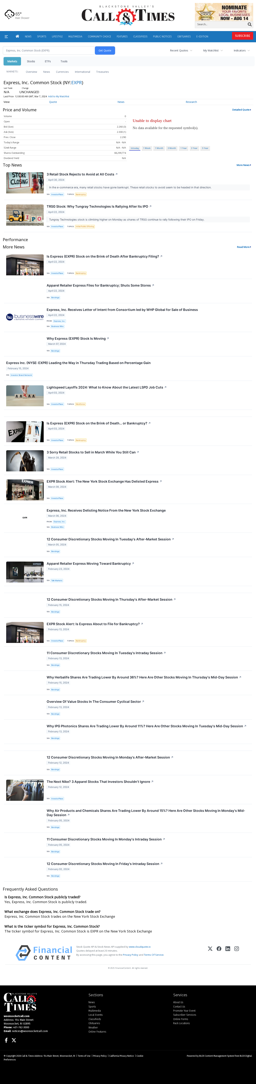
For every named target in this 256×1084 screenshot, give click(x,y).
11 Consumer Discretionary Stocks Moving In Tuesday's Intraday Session (106, 653)
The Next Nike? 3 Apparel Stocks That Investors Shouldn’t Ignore (100, 782)
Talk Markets (56, 581)
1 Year (183, 148)
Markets (12, 61)
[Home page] (128, 15)
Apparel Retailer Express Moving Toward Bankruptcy (90, 563)
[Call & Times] (43, 1002)
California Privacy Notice (121, 1056)
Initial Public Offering (85, 226)
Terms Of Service (154, 954)
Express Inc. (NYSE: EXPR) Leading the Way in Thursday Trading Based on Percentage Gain (78, 363)
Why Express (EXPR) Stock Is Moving (78, 338)
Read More (243, 247)
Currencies (62, 72)
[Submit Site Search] (250, 24)
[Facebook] (219, 953)
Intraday (135, 148)
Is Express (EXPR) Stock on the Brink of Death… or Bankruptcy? (99, 423)
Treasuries (102, 72)
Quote (53, 102)
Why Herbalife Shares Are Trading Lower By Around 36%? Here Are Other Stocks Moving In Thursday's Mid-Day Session (144, 677)
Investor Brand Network (21, 375)
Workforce (80, 404)
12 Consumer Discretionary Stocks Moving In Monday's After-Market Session (110, 757)
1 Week (146, 148)
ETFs (48, 61)
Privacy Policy (130, 954)
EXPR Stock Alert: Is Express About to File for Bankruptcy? (95, 624)
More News (243, 165)
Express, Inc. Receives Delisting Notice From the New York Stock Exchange (106, 510)
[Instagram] (236, 953)
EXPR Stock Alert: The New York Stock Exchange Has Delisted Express (104, 481)
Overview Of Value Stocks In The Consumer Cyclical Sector (95, 702)
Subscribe (242, 36)
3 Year (194, 148)
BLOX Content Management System (216, 1056)
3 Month (172, 148)
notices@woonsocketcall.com (30, 1031)
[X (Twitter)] (210, 953)
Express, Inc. (59, 321)
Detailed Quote (241, 109)
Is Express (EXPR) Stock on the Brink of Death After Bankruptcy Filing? (105, 256)
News (46, 72)
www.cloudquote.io (140, 946)
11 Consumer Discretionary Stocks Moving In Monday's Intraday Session (106, 839)
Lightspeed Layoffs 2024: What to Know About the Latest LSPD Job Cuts (107, 387)
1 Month (159, 148)
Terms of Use (84, 1056)
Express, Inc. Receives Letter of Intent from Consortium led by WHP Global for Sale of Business (122, 310)
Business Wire (57, 326)
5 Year (205, 148)
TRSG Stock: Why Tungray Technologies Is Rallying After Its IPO (99, 206)
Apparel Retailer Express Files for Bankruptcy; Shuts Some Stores (100, 285)
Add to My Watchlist (58, 96)
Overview (31, 72)
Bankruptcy (81, 194)
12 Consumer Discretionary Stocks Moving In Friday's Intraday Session (105, 864)
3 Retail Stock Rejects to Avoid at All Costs (82, 174)
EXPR (76, 82)
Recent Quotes (179, 50)
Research (191, 102)
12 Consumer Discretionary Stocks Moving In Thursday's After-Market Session (111, 599)
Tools (64, 61)
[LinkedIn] (228, 953)
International (82, 72)
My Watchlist (211, 50)
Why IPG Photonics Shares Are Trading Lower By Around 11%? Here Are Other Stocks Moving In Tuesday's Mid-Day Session (147, 726)
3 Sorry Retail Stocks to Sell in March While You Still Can (93, 452)
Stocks (31, 61)
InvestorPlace (57, 194)
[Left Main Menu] (6, 36)
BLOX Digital (246, 1056)
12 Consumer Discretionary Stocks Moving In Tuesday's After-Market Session (110, 539)
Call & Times (28, 1056)
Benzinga (55, 297)
